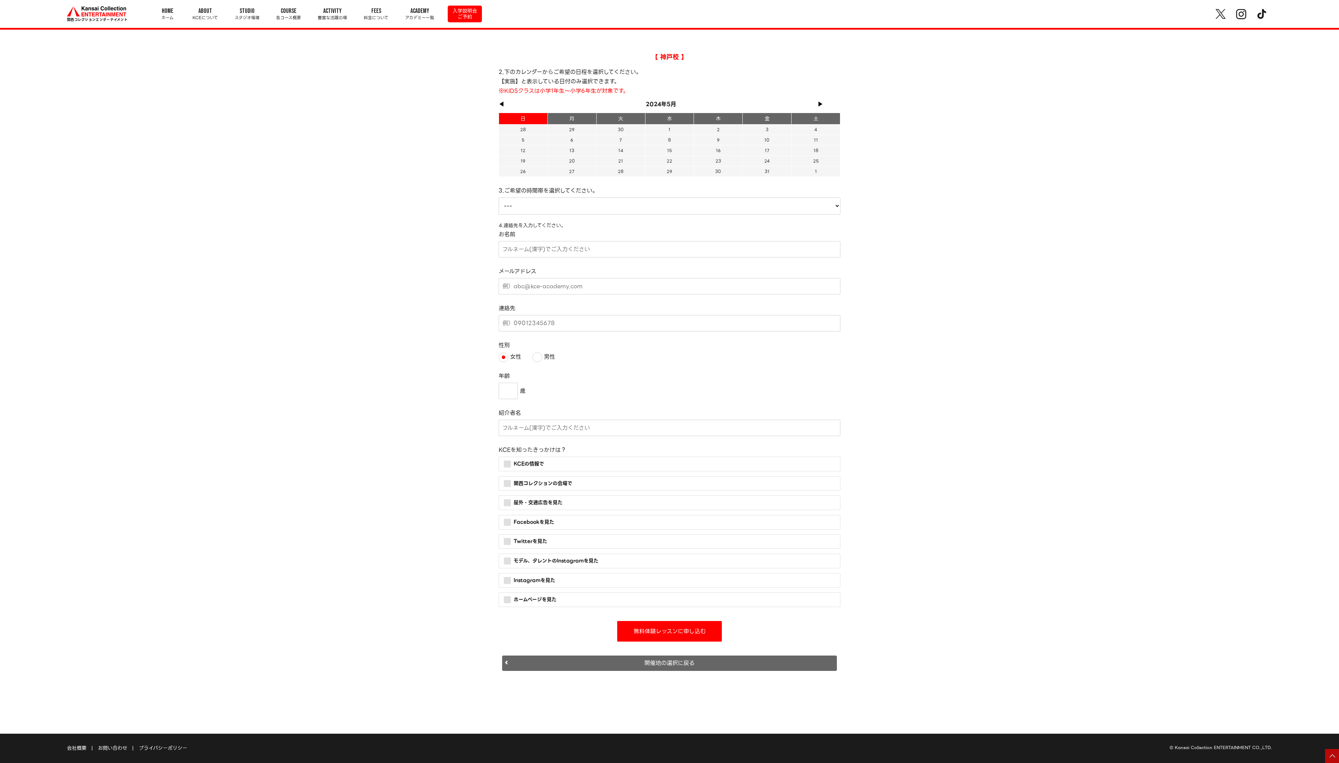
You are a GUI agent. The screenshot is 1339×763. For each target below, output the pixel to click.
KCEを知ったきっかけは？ (532, 450)
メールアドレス (517, 271)
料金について (376, 14)
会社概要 (76, 748)
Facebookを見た (534, 521)
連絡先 (507, 308)
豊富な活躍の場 (332, 14)
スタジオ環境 (247, 14)
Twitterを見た (530, 541)
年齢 (504, 376)
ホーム (167, 14)
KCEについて (205, 14)
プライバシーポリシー (163, 748)
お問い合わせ (112, 748)
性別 (504, 345)
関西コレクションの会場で (543, 483)
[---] (669, 206)
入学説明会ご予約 (465, 14)
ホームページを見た (535, 599)
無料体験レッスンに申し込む (670, 631)
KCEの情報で (529, 463)
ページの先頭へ (1332, 756)
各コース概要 (288, 14)
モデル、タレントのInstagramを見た (556, 560)
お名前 (507, 234)
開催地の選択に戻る (669, 663)
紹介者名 (510, 413)
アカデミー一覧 (419, 14)
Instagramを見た (534, 580)
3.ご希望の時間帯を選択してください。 (548, 190)
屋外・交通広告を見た (538, 502)
